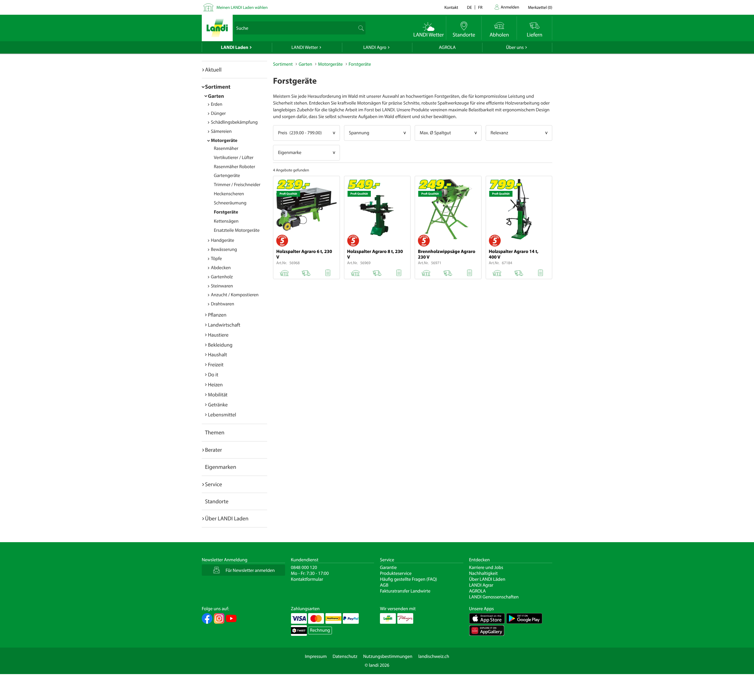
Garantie (388, 567)
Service (213, 484)
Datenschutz (345, 656)
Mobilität (217, 394)
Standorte (217, 501)
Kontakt (451, 7)
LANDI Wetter (305, 47)
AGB (384, 585)
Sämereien (221, 131)
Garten (216, 95)
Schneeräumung (230, 203)
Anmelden (510, 7)
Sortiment (217, 86)
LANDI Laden (234, 47)
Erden (216, 104)
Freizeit (216, 364)
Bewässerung (224, 249)
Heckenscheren (229, 194)
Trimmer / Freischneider (237, 185)
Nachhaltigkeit (483, 573)
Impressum (316, 656)
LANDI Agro (374, 47)
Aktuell (213, 69)
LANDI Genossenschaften (494, 597)
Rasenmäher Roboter (234, 167)
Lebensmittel (222, 414)
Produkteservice (395, 573)
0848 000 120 (304, 567)
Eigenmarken (220, 466)
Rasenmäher (226, 148)
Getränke (218, 404)
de (469, 7)
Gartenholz (222, 277)
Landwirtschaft (224, 324)
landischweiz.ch (433, 656)
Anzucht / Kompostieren (235, 295)
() (540, 7)
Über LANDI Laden (227, 518)
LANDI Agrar (481, 585)
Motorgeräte (224, 140)
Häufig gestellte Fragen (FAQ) (408, 579)
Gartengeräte (227, 175)
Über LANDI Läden (487, 579)
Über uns (515, 47)
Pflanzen (217, 314)
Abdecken (221, 268)
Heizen (215, 384)
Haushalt (217, 354)
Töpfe (216, 259)
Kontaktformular (307, 579)
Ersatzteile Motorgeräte (236, 230)
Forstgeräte (226, 212)
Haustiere (218, 334)
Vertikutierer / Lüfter (234, 157)
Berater (213, 449)
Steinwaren (222, 286)
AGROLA (447, 47)
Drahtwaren (222, 304)
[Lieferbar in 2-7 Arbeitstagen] (306, 272)
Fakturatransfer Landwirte (405, 591)
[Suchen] (360, 27)
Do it (213, 374)
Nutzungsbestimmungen (387, 656)
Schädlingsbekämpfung (234, 122)
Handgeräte (222, 240)
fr (480, 7)
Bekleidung (220, 344)
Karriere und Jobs (486, 567)
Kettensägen (226, 221)
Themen (214, 432)
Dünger (218, 113)
